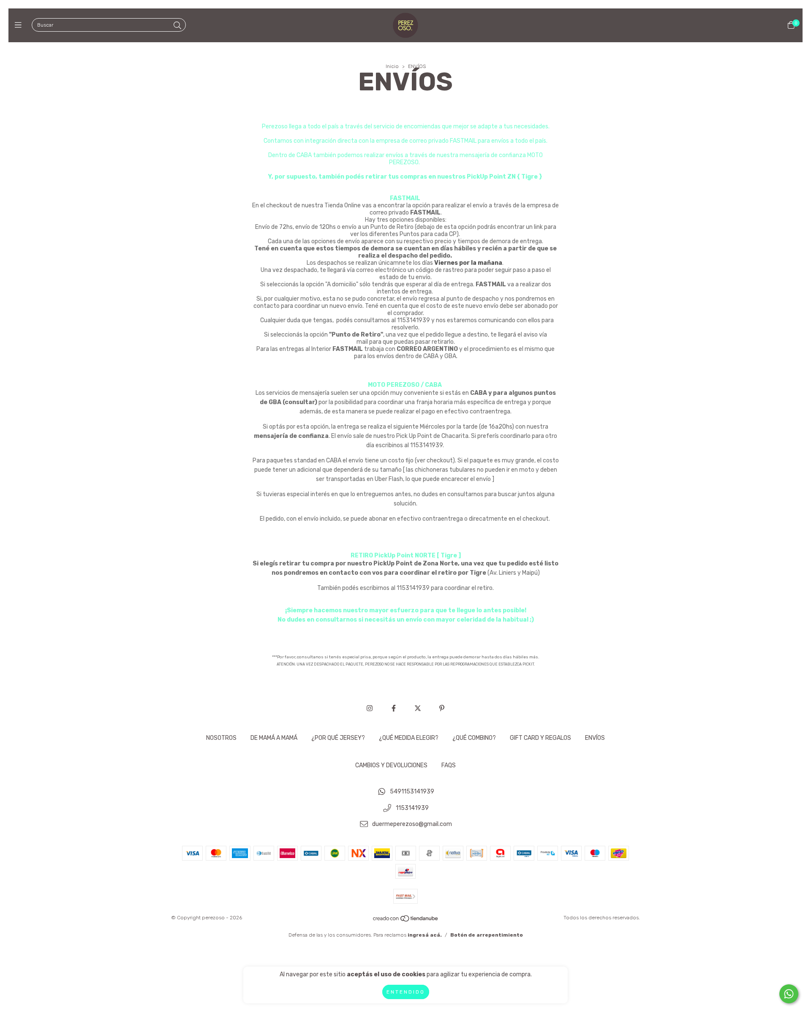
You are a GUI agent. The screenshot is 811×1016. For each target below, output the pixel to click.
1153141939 (412, 808)
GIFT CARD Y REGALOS (540, 738)
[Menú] (20, 25)
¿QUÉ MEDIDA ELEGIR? (408, 738)
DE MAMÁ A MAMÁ (273, 738)
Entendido (405, 992)
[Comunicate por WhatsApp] (788, 993)
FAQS (448, 765)
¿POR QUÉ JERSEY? (338, 738)
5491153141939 (412, 791)
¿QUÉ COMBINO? (474, 738)
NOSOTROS (221, 738)
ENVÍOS (595, 738)
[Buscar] (177, 26)
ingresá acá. (425, 935)
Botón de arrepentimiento (486, 935)
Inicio (392, 66)
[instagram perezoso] (369, 708)
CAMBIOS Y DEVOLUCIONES (391, 765)
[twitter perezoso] (417, 708)
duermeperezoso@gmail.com (412, 824)
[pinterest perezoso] (441, 708)
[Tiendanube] (406, 921)
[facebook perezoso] (393, 708)
